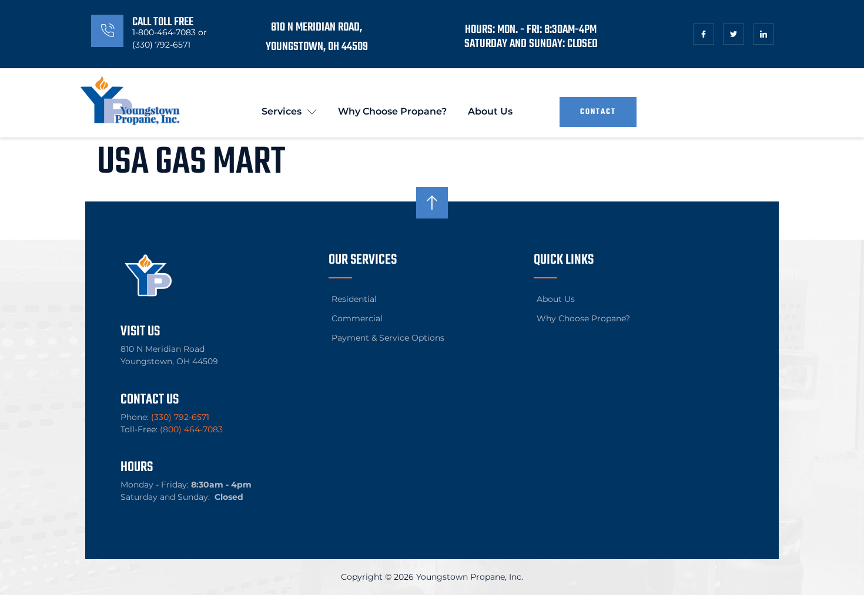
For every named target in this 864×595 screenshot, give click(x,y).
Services (282, 111)
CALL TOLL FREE (162, 22)
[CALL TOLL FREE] (107, 31)
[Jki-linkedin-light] (763, 34)
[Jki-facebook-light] (703, 34)
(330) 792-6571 (180, 417)
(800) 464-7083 (191, 429)
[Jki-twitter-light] (733, 34)
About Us (490, 111)
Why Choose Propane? (392, 111)
